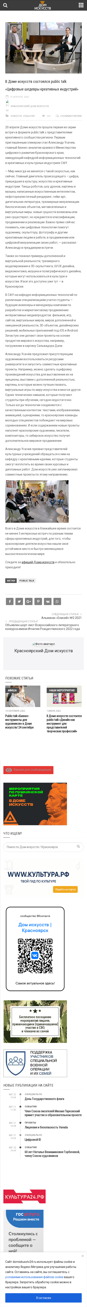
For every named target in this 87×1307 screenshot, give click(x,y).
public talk (26, 580)
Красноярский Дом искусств (30, 106)
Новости (16, 116)
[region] (43, 1279)
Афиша (12, 690)
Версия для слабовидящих (31, 769)
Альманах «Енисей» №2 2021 (61, 618)
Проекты (30, 1122)
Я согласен (43, 1298)
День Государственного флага (44, 1099)
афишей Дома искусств (38, 562)
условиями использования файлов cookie (34, 1277)
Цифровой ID (33, 1140)
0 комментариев (71, 116)
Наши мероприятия (62, 690)
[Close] (82, 1255)
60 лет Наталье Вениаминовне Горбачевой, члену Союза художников (52, 1154)
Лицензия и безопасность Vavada (46, 1127)
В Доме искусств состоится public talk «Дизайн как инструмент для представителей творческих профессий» (64, 723)
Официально (33, 1094)
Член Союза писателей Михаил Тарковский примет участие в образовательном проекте (53, 1113)
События (29, 116)
